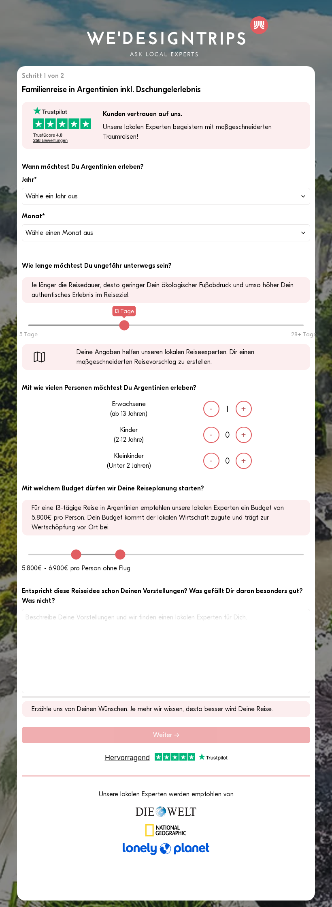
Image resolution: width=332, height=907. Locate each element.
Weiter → (166, 735)
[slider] (124, 325)
